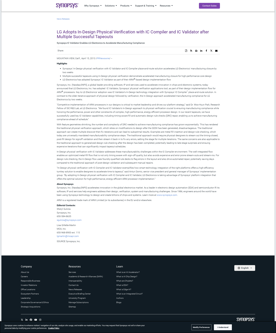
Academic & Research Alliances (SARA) (86, 276)
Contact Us (73, 285)
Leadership (26, 298)
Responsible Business (30, 281)
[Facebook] (31, 320)
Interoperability (75, 281)
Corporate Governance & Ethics (35, 302)
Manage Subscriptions (79, 302)
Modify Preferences (201, 327)
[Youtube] (35, 320)
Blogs (118, 302)
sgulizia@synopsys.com (69, 220)
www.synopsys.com (167, 195)
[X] (22, 320)
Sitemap (72, 307)
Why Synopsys (91, 5)
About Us (25, 272)
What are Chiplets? (124, 281)
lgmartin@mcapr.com (68, 236)
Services (72, 272)
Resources (165, 5)
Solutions (110, 5)
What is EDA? (122, 285)
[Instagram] (40, 320)
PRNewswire (103, 58)
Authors (119, 298)
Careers (24, 276)
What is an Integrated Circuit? (129, 294)
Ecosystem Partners (30, 294)
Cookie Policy (53, 328)
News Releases (63, 19)
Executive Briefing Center (80, 294)
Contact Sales (209, 5)
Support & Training (144, 5)
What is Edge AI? (123, 289)
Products (124, 5)
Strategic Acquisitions (30, 307)
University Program (77, 298)
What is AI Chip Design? (126, 276)
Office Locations (28, 289)
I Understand (222, 327)
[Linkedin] (26, 320)
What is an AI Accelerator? (128, 272)
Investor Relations (29, 285)
